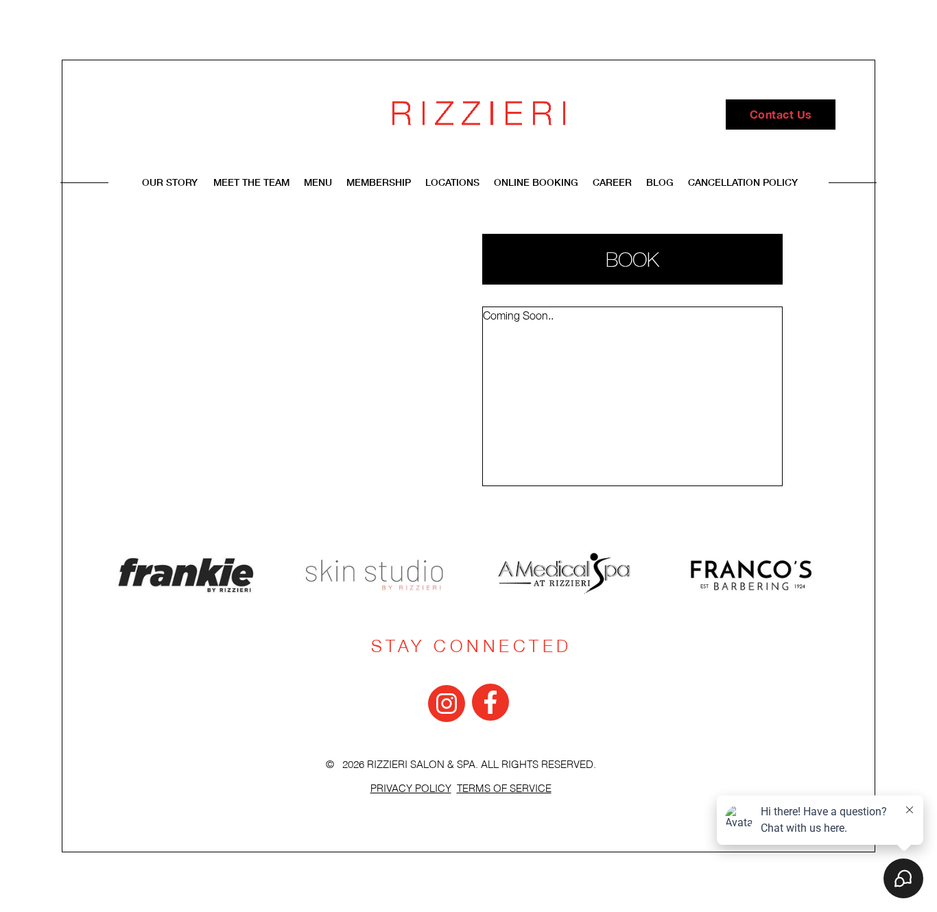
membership (378, 182)
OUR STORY (170, 182)
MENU (319, 182)
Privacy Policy (410, 789)
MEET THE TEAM (252, 182)
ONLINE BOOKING (536, 182)
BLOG (660, 182)
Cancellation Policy (743, 182)
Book (632, 259)
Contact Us (781, 114)
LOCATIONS (453, 182)
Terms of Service (504, 789)
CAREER (612, 182)
